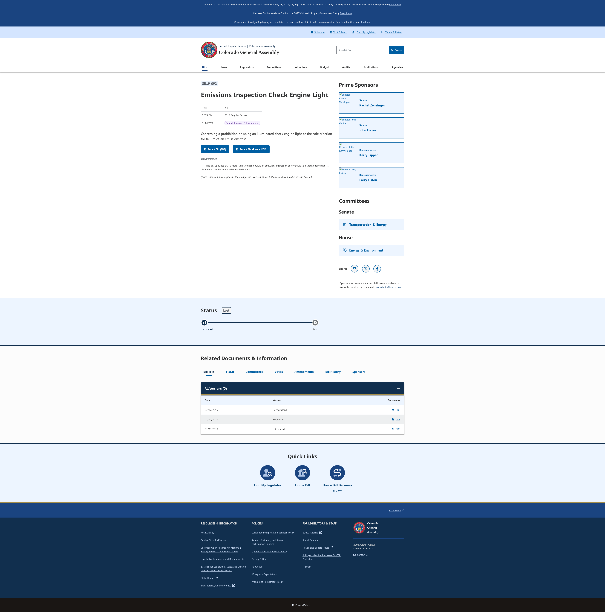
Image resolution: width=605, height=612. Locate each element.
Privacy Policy (259, 559)
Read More (345, 13)
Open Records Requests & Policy (269, 551)
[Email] (354, 268)
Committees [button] (274, 67)
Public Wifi (257, 566)
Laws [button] (224, 67)
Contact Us (363, 554)
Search (398, 50)
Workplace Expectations (264, 574)
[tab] (209, 372)
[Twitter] (366, 268)
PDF (398, 409)
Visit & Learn (340, 32)
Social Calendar (310, 540)
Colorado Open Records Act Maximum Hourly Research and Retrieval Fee (221, 549)
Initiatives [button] (300, 67)
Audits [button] (346, 67)
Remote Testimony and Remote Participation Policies (268, 542)
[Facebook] (377, 268)
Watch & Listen (393, 32)
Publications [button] (370, 67)
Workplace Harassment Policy (267, 581)
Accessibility (207, 532)
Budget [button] (324, 67)
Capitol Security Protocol (214, 540)
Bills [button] (204, 67)
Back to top (395, 510)
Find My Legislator (366, 32)
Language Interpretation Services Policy (273, 532)
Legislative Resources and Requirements (222, 559)
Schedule (319, 32)
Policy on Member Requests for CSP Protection (321, 557)
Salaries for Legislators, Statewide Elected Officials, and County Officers (223, 568)
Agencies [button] (397, 67)
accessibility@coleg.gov (388, 287)
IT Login (306, 566)
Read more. (395, 4)
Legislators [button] (247, 67)
